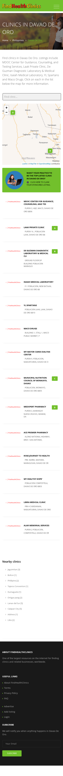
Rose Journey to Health (37, 455)
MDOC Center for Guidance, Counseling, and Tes (39, 202)
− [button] (6, 112)
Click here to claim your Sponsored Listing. (38, 183)
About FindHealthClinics (16, 682)
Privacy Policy (11, 693)
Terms (7, 687)
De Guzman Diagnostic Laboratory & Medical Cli (36, 253)
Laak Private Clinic (34, 227)
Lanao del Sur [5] (15, 603)
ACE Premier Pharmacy (36, 432)
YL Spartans (30, 305)
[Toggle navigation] (56, 6)
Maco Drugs (30, 328)
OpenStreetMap (45, 163)
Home (5, 40)
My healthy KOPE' (33, 479)
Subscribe (12, 753)
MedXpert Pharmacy (35, 406)
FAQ (6, 698)
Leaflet (24, 163)
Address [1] (12, 614)
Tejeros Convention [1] (17, 586)
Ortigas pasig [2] (14, 597)
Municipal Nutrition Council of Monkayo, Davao (35, 380)
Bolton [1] (12, 575)
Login (7, 716)
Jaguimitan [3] (13, 569)
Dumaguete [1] (14, 592)
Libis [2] (11, 620)
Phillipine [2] (13, 580)
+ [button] (6, 108)
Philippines (18, 40)
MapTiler (33, 163)
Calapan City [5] (14, 608)
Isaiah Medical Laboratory (38, 282)
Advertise (9, 706)
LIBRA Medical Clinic (35, 502)
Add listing (9, 711)
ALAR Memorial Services (36, 525)
